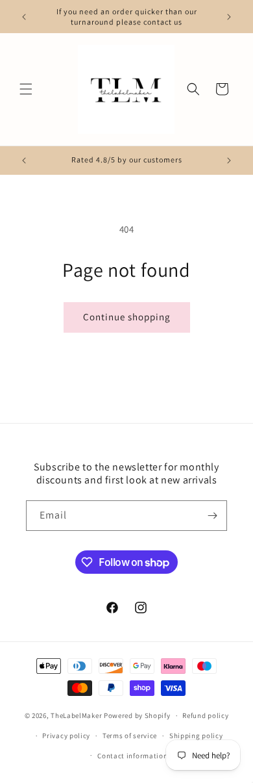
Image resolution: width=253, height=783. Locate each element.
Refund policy (205, 715)
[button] (26, 89)
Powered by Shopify (137, 715)
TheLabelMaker (76, 715)
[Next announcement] (229, 17)
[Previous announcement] (24, 17)
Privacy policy (66, 735)
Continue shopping (127, 317)
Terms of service (129, 735)
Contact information (132, 755)
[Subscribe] (212, 515)
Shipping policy (196, 735)
